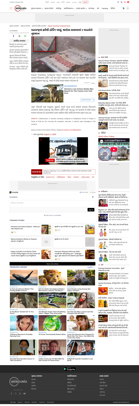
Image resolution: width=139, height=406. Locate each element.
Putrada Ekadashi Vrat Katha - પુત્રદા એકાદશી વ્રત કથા (111, 269)
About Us (20, 402)
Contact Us (42, 402)
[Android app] (69, 369)
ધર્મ (98, 8)
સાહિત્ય (102, 389)
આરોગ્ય (102, 379)
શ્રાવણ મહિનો (49, 8)
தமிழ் (58, 2)
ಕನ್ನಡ (80, 2)
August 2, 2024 (50, 134)
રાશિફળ (69, 382)
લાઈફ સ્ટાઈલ (80, 8)
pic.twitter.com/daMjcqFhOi (71, 130)
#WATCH (34, 118)
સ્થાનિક (33, 386)
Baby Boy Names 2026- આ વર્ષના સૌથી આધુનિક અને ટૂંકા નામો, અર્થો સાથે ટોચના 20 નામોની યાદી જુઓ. (113, 104)
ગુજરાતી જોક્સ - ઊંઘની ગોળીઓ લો (110, 239)
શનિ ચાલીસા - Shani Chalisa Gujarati (111, 298)
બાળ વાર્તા (102, 395)
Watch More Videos (106, 136)
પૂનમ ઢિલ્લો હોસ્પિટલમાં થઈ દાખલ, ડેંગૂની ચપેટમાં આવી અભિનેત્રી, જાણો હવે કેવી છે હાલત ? (114, 196)
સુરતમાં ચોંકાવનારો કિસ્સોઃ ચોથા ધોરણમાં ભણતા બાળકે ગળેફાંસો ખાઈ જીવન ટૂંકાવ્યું (18, 56)
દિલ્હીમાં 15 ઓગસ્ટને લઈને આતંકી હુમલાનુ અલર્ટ (18, 45)
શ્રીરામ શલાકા (71, 389)
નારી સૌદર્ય (102, 382)
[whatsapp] (25, 36)
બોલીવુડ (58, 8)
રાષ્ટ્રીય (33, 382)
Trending (105, 8)
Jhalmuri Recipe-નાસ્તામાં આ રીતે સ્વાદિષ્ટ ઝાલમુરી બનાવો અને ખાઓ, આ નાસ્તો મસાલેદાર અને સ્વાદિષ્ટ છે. (112, 119)
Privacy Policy (50, 402)
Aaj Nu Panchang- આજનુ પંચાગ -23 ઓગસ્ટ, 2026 (113, 284)
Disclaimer (34, 402)
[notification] (128, 8)
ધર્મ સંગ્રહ (91, 8)
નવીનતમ (104, 191)
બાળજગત (102, 392)
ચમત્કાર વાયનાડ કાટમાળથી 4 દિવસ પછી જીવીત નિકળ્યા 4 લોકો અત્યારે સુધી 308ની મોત (18, 51)
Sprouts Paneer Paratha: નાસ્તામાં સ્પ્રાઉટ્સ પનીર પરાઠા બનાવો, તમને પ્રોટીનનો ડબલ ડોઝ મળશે (113, 62)
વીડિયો (113, 8)
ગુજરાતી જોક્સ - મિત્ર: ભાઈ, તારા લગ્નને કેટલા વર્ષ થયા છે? (113, 225)
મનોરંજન (76, 177)
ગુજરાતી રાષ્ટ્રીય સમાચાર (39, 26)
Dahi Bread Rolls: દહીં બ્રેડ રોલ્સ (109, 90)
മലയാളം (74, 2)
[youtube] (128, 2)
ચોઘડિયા (69, 392)
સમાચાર (33, 379)
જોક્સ (69, 177)
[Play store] (124, 8)
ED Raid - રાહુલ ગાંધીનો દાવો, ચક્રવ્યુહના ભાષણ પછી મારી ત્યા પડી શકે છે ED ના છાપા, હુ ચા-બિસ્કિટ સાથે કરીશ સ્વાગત (19, 67)
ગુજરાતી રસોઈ (103, 386)
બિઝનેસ (33, 389)
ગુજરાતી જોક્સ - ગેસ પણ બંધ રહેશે (109, 252)
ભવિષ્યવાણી (70, 379)
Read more (50, 160)
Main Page (13, 402)
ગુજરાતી (85, 2)
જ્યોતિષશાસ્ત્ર (68, 8)
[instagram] (124, 2)
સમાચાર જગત (50, 177)
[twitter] (121, 2)
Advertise (27, 402)
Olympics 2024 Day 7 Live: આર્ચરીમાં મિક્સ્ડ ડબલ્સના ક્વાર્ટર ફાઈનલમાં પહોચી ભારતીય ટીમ (67, 172)
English (53, 2)
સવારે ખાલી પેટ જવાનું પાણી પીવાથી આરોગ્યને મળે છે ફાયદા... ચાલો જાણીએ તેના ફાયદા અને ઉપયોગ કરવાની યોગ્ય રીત (113, 76)
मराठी (63, 2)
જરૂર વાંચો (104, 57)
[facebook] (118, 2)
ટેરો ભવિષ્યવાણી (71, 386)
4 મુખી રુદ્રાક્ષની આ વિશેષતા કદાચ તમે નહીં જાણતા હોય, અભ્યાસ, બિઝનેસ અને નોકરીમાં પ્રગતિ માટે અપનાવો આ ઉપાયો (113, 311)
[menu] (11, 8)
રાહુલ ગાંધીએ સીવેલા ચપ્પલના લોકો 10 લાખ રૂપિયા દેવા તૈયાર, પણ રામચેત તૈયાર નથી (19, 62)
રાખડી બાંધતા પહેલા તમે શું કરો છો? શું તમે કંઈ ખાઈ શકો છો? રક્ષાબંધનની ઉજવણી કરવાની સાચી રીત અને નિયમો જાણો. (113, 326)
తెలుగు (68, 2)
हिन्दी (47, 2)
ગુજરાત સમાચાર (36, 8)
